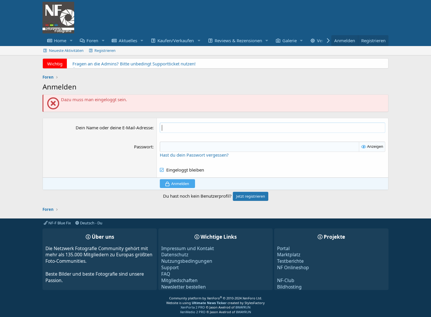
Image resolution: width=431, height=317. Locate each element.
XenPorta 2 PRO (193, 307)
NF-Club (285, 280)
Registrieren (105, 50)
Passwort (143, 147)
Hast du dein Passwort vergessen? (194, 155)
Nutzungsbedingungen (186, 261)
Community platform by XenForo (215, 298)
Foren (92, 40)
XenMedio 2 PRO (193, 312)
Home (60, 40)
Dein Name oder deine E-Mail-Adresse (114, 127)
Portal (283, 248)
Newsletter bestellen (183, 287)
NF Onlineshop (293, 267)
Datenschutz (174, 254)
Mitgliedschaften (179, 280)
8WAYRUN (242, 307)
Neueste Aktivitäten (66, 50)
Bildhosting (289, 287)
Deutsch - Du (90, 223)
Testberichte (290, 261)
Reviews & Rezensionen (238, 40)
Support (170, 267)
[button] (71, 40)
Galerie (289, 40)
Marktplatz (288, 254)
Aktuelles (128, 40)
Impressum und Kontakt (187, 248)
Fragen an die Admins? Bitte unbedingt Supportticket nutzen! (134, 64)
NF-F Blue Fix (59, 223)
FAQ (165, 274)
